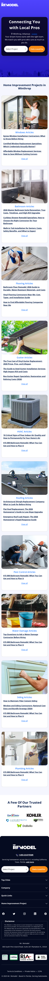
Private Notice (30, 971)
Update (34, 34)
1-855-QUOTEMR (26, 855)
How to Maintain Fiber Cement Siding (20, 701)
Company (5, 888)
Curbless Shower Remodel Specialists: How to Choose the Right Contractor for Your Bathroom (23, 220)
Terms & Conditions (14, 971)
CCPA (40, 971)
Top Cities (5, 880)
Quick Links (6, 895)
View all (24, 159)
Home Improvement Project (13, 903)
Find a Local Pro (37, 49)
